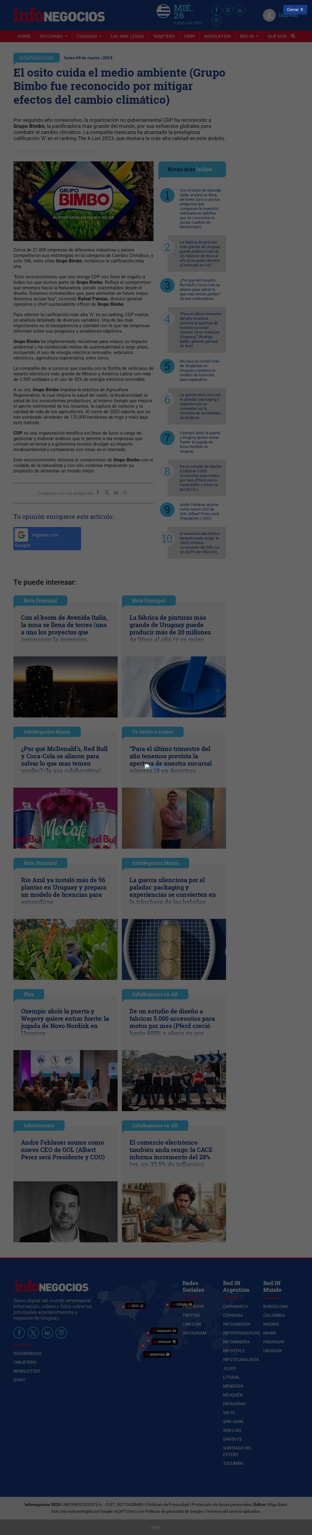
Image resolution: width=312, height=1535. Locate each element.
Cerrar (293, 9)
